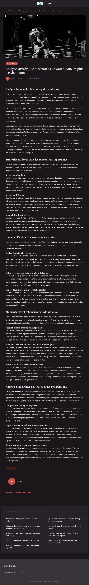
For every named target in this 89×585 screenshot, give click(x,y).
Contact (21, 572)
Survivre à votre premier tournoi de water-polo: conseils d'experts (64, 534)
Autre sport (14, 11)
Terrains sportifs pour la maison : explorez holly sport (22, 520)
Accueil (6, 11)
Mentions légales (9, 572)
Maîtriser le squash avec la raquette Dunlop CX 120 (64, 527)
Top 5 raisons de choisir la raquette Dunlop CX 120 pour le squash (65, 520)
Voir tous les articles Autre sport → (19, 492)
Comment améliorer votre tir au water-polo (22, 540)
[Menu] (50, 3)
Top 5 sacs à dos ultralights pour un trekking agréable (23, 546)
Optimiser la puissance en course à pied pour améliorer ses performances (23, 527)
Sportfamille (9, 565)
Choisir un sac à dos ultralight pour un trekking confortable (62, 541)
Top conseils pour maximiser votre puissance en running (23, 534)
